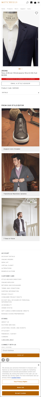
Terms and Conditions (10, 288)
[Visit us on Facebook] (3, 360)
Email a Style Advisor (20, 83)
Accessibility (6, 305)
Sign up (20, 355)
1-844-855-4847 (7, 340)
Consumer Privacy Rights (11, 297)
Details (5, 92)
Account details (8, 256)
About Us (5, 322)
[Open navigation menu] (39, 2)
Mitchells (9, 3)
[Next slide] (38, 39)
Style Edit (5, 331)
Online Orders (7, 259)
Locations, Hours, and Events (13, 328)
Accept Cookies (20, 393)
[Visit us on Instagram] (7, 360)
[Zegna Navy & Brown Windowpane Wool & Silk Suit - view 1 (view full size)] (20, 39)
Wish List (5, 262)
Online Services (7, 282)
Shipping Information (10, 291)
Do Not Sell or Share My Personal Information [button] (15, 301)
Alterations (6, 268)
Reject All (20, 387)
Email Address (6, 347)
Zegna (4, 71)
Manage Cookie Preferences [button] (12, 314)
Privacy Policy (7, 294)
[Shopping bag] (35, 2)
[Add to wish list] (37, 13)
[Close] (38, 365)
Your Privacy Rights (20, 381)
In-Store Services (8, 325)
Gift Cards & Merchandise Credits (15, 311)
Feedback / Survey (8, 334)
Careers (4, 336)
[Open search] (27, 2)
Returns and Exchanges (11, 285)
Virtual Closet (7, 265)
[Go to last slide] (3, 39)
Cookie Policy (16, 377)
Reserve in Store (8, 271)
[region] (20, 379)
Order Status (6, 308)
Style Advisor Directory (11, 279)
